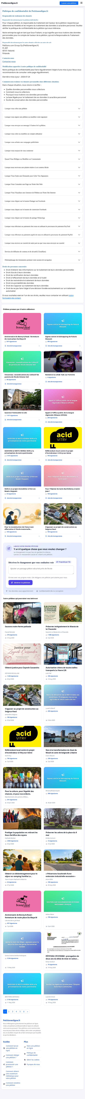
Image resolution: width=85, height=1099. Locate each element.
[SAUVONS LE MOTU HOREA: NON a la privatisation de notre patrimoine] (22, 445)
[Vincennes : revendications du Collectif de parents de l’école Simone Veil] (22, 368)
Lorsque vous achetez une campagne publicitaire (22, 142)
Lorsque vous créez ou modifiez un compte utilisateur (23, 134)
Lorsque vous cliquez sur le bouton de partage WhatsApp (25, 218)
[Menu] (81, 3)
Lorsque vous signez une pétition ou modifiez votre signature (26, 117)
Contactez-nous (9, 61)
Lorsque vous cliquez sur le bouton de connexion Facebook (25, 209)
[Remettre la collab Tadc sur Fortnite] (63, 367)
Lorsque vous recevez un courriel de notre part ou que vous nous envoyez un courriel (34, 243)
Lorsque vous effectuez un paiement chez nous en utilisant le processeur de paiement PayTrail (37, 226)
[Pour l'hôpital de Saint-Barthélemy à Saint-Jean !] (63, 483)
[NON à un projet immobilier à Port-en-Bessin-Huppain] (22, 483)
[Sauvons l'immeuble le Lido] (22, 405)
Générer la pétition (22, 582)
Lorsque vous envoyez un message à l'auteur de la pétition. (25, 125)
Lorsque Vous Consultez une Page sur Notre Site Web (23, 184)
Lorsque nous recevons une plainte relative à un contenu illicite (27, 167)
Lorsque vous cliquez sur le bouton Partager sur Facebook (25, 201)
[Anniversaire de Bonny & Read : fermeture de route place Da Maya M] (22, 330)
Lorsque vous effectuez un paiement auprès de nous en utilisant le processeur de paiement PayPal (38, 235)
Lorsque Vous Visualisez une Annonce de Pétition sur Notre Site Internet (30, 193)
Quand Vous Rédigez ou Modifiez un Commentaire (23, 159)
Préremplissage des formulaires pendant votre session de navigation (28, 260)
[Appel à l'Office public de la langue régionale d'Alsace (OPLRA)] (63, 407)
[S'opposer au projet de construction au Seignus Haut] (63, 521)
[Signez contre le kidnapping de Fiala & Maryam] (63, 330)
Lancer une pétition (69, 3)
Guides (6, 1041)
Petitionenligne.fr (9, 3)
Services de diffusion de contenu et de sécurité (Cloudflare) (25, 252)
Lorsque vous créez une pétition (16, 109)
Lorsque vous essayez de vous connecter (19, 151)
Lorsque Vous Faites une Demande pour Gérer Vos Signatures (26, 176)
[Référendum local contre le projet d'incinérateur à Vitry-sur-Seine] (63, 445)
